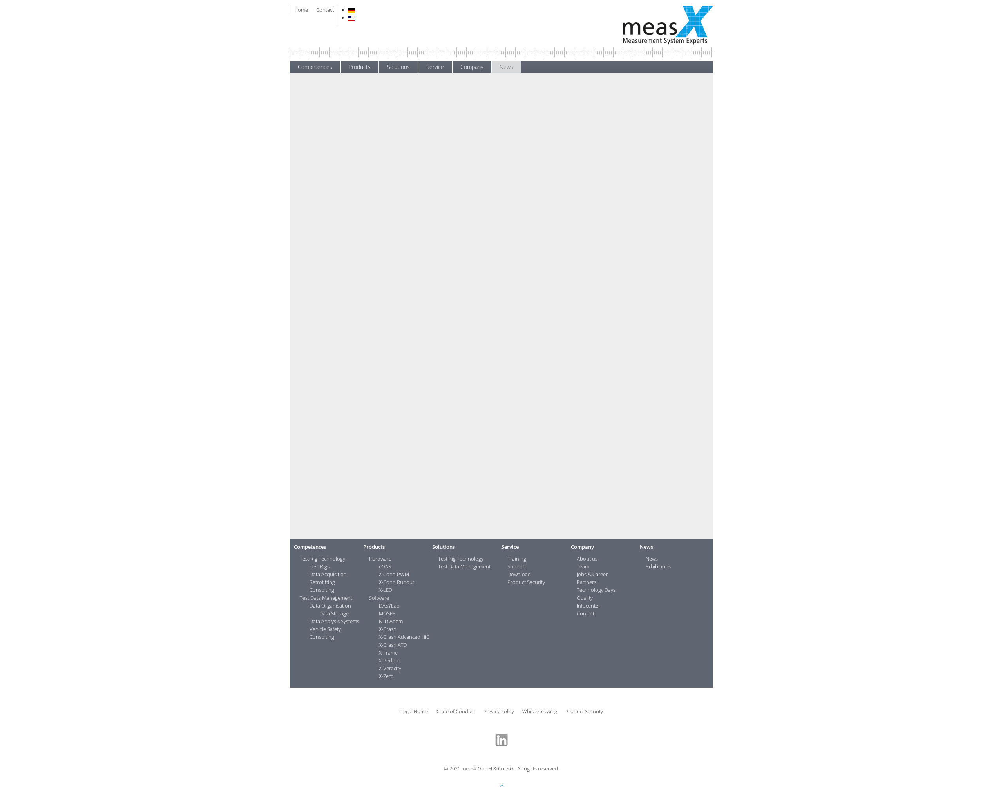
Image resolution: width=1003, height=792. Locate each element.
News (506, 67)
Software (379, 597)
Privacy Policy (498, 711)
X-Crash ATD (393, 644)
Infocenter (588, 605)
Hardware (380, 558)
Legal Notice (414, 711)
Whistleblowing (539, 711)
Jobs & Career (592, 574)
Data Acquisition (328, 574)
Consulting (322, 589)
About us (587, 558)
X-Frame (388, 652)
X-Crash (387, 629)
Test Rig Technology (322, 558)
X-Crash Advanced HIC (404, 636)
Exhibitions (308, 128)
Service (435, 67)
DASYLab (389, 605)
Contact (325, 9)
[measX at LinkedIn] (501, 739)
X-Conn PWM (394, 574)
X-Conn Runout (396, 582)
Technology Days (596, 589)
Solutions (398, 67)
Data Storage (334, 613)
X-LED (385, 589)
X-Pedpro (389, 660)
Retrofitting (322, 582)
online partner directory (498, 352)
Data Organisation (330, 605)
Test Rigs (320, 566)
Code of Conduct (455, 711)
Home (301, 9)
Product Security (526, 582)
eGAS (385, 566)
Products (360, 67)
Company (471, 67)
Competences (315, 67)
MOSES (387, 613)
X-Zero (386, 676)
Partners (586, 582)
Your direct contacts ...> (660, 112)
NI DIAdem (391, 621)
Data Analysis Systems (334, 621)
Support (516, 566)
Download (519, 574)
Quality (585, 597)
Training (516, 558)
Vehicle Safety (325, 629)
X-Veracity (390, 668)
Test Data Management (326, 597)
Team (583, 566)
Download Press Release (409, 521)
